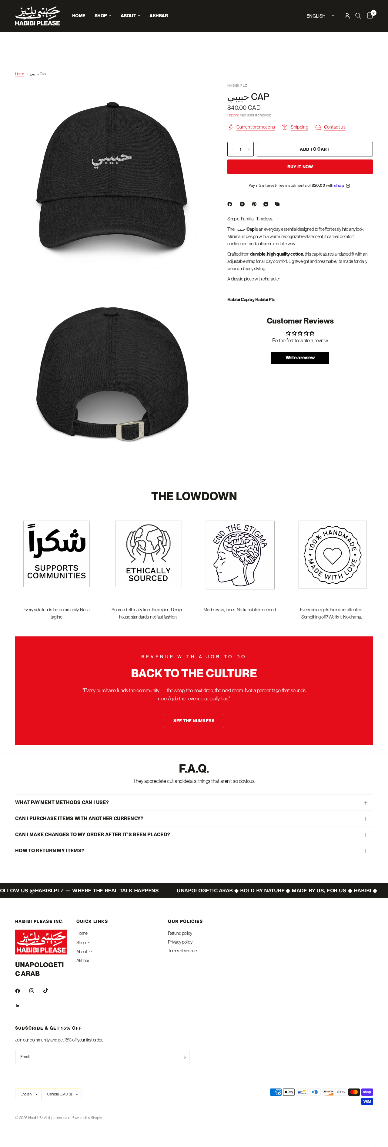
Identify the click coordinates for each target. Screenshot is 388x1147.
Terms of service (182, 951)
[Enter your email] (183, 1057)
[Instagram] (36, 991)
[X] (243, 204)
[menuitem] (79, 15)
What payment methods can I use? (62, 802)
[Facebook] (231, 204)
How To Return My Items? (49, 851)
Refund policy (180, 933)
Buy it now (300, 166)
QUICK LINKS (92, 921)
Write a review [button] (300, 358)
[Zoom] (196, 96)
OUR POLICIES (185, 921)
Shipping (233, 115)
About (128, 15)
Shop (101, 15)
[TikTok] (50, 990)
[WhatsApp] (267, 204)
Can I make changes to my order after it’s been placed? (92, 834)
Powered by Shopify (87, 1117)
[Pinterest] (255, 204)
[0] (368, 16)
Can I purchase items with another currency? (79, 818)
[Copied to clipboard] (278, 204)
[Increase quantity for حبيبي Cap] (248, 149)
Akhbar (158, 15)
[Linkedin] (21, 1005)
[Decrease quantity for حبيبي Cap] (232, 149)
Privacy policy (180, 942)
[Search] (358, 16)
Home (78, 15)
